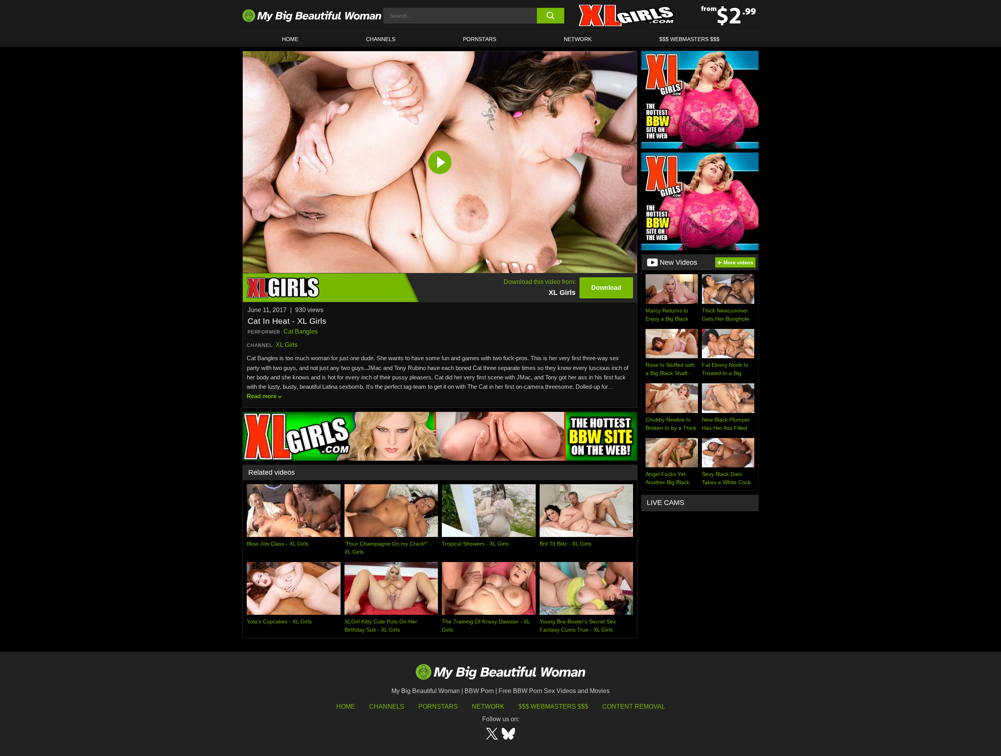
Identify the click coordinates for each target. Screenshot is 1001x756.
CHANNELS (380, 39)
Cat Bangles (300, 331)
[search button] (550, 15)
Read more (261, 396)
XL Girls (287, 344)
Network (578, 39)
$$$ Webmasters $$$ (553, 706)
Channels (386, 706)
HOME (290, 39)
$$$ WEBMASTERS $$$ (689, 39)
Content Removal (633, 706)
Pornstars (479, 39)
